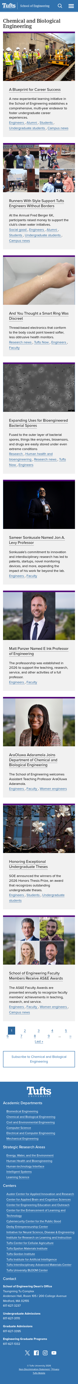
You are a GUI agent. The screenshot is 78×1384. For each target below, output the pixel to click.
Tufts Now (42, 342)
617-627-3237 (12, 1305)
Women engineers (53, 788)
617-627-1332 (11, 1344)
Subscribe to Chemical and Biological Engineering (39, 1059)
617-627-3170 (11, 1318)
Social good (18, 229)
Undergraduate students (27, 128)
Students (47, 122)
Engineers (17, 122)
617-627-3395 (12, 1331)
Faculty (14, 347)
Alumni (32, 122)
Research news (20, 342)
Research (16, 453)
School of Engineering (34, 6)
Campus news (58, 128)
